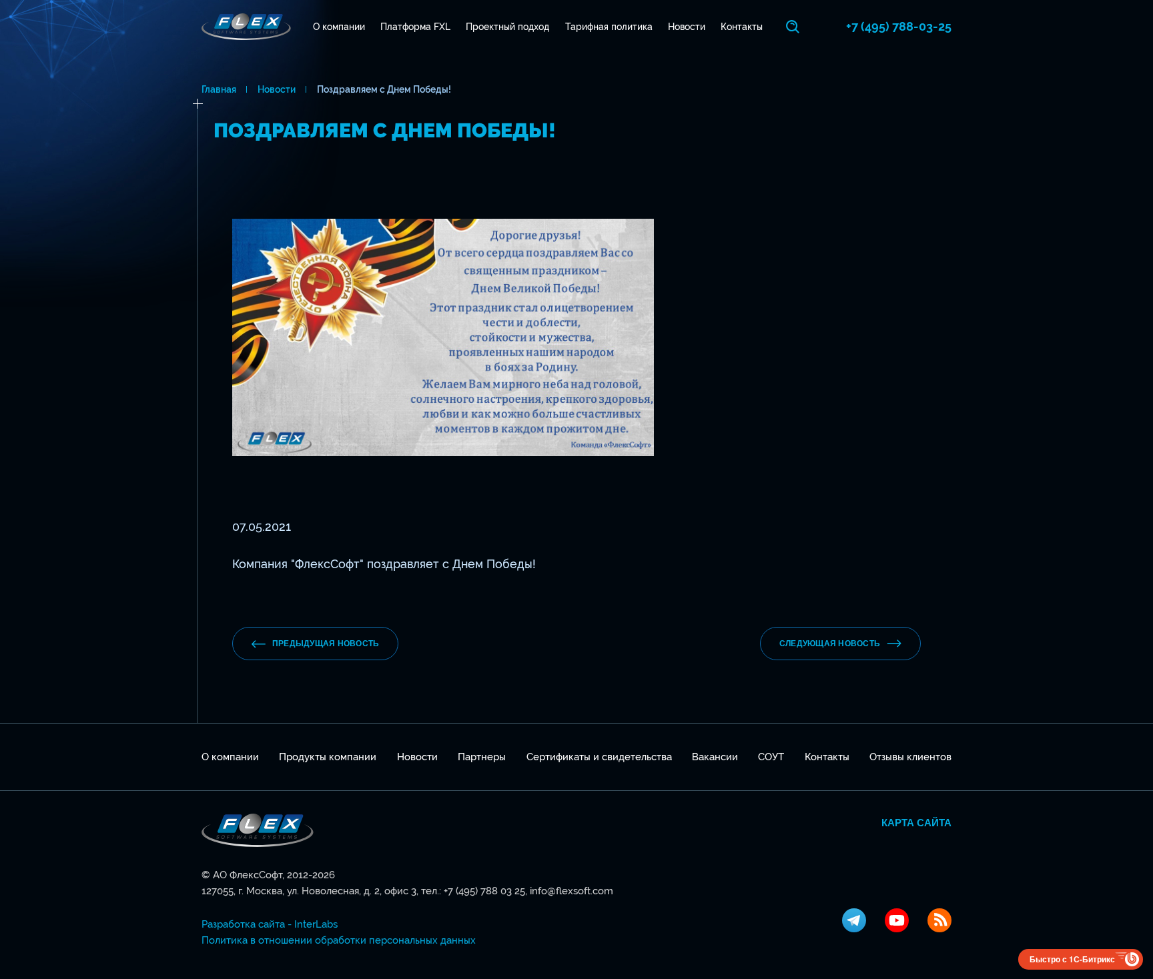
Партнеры (482, 757)
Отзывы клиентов (910, 757)
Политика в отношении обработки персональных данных (339, 940)
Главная (219, 89)
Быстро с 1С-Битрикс (1072, 959)
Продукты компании (327, 757)
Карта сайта (916, 823)
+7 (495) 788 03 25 (484, 891)
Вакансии (715, 757)
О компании (339, 26)
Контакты (742, 26)
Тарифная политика (609, 26)
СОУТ (771, 757)
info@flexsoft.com (571, 891)
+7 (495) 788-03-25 (898, 26)
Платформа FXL (415, 26)
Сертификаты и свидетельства (599, 757)
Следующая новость (829, 643)
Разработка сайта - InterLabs (270, 924)
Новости (686, 26)
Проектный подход (507, 26)
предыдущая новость (325, 643)
